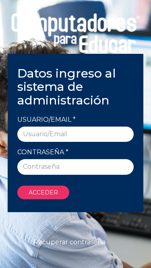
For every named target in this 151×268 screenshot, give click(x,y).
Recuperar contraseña (69, 242)
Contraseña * (42, 152)
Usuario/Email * (46, 119)
